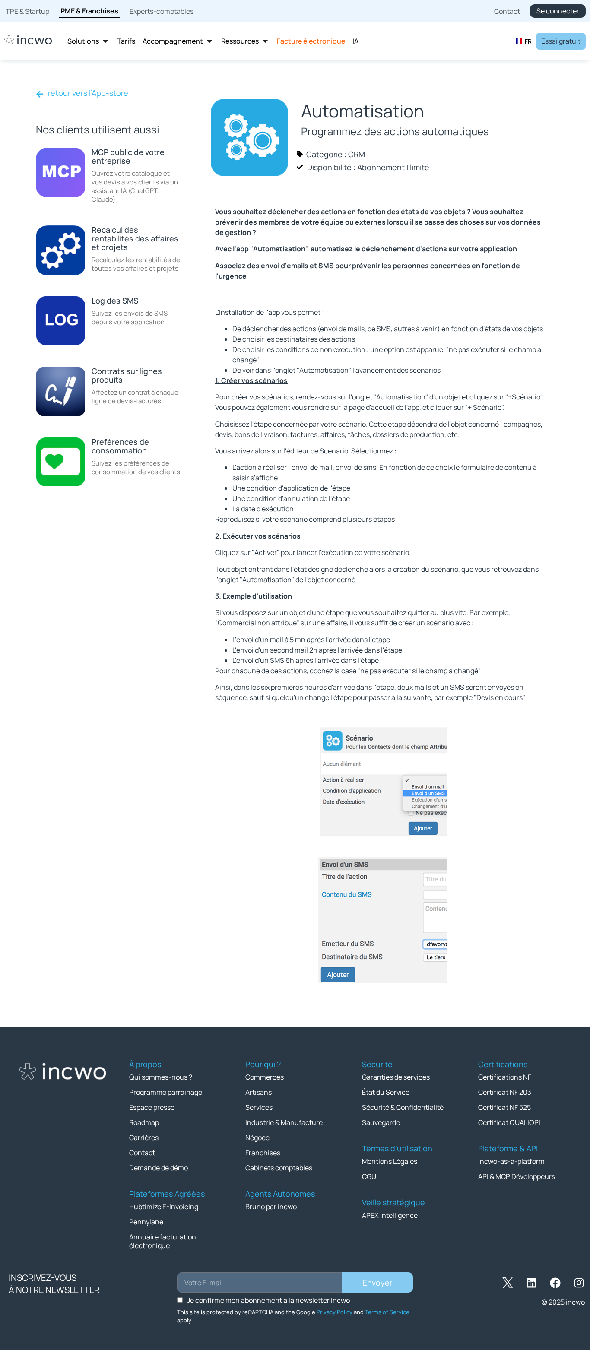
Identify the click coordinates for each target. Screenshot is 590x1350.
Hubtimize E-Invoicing (163, 1206)
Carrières (144, 1137)
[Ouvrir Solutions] (105, 41)
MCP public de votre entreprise (128, 156)
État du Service (385, 1092)
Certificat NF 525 (504, 1107)
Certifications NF (504, 1077)
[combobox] (523, 41)
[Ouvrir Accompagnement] (209, 41)
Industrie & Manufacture (284, 1122)
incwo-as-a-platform (511, 1161)
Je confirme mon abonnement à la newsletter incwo (268, 1300)
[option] (523, 41)
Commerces (264, 1077)
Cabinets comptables (278, 1168)
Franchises (262, 1152)
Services (259, 1107)
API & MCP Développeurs (516, 1176)
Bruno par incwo (271, 1206)
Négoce (257, 1137)
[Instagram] (579, 1282)
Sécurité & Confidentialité (403, 1107)
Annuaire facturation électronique (162, 1241)
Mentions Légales (389, 1161)
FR (528, 41)
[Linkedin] (531, 1282)
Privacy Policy (334, 1312)
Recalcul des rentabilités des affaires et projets (135, 238)
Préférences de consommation (120, 446)
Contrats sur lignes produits (127, 375)
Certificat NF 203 (504, 1092)
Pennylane (146, 1221)
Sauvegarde (381, 1122)
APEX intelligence (390, 1215)
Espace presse (151, 1107)
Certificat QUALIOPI (509, 1122)
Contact (142, 1152)
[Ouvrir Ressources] (265, 41)
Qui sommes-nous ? (160, 1077)
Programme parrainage (165, 1092)
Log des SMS (115, 300)
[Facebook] (555, 1282)
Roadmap (144, 1122)
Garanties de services (396, 1077)
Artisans (258, 1092)
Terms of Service (387, 1312)
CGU (369, 1176)
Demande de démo (158, 1168)
